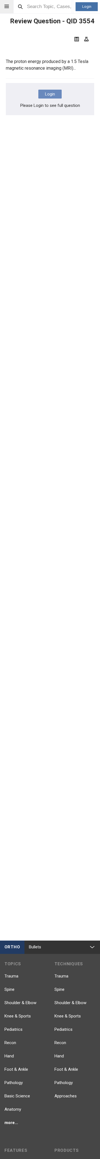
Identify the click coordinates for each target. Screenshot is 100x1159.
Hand (9, 1056)
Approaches (65, 1096)
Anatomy (12, 1109)
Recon (10, 1042)
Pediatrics (13, 1029)
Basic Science (17, 1096)
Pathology (13, 1082)
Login (86, 6)
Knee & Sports (17, 1016)
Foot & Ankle (16, 1069)
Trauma (11, 976)
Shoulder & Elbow (20, 1002)
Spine (9, 989)
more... (11, 1122)
